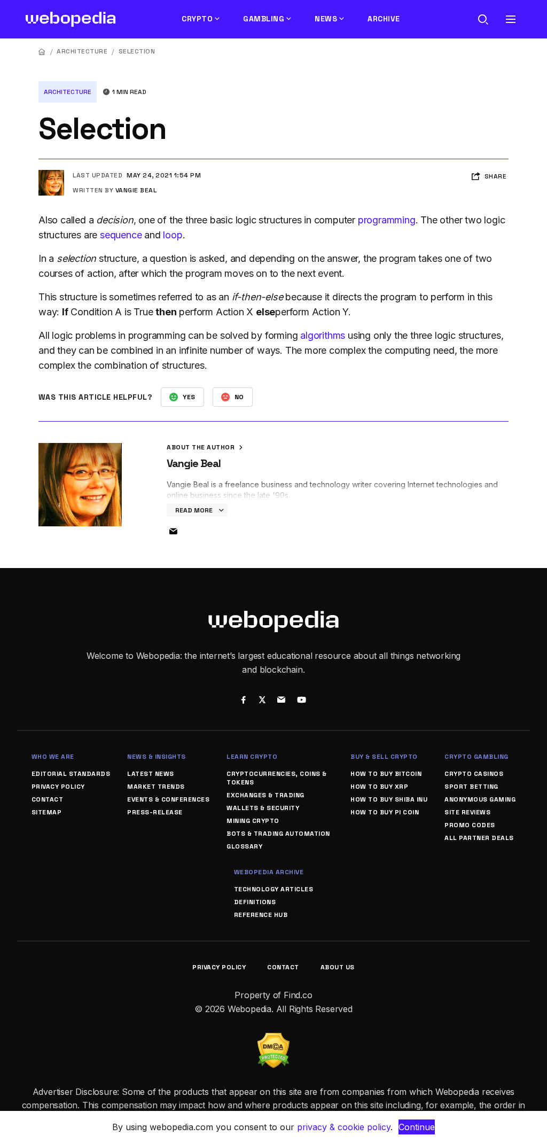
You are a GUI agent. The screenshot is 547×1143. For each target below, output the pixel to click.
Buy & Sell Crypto (384, 756)
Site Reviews (467, 812)
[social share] (243, 701)
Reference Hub (261, 915)
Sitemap (47, 812)
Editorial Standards (71, 773)
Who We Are (53, 756)
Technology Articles (274, 889)
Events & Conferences (168, 799)
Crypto (197, 19)
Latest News (150, 773)
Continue (416, 1127)
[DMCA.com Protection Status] (273, 1039)
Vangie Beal (136, 190)
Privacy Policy (58, 786)
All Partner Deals (479, 838)
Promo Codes (469, 825)
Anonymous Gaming (479, 799)
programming (387, 220)
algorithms (322, 335)
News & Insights (156, 756)
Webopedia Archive (269, 872)
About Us (338, 967)
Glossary (244, 846)
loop (172, 234)
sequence (121, 234)
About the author (202, 447)
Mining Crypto (252, 821)
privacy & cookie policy (343, 1127)
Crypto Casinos (473, 773)
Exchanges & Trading (265, 795)
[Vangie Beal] (51, 174)
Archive (384, 19)
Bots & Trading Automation (278, 833)
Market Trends (156, 786)
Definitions (255, 902)
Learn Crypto (251, 756)
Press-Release (155, 812)
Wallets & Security (262, 808)
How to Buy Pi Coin (384, 812)
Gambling (263, 19)
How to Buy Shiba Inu (388, 799)
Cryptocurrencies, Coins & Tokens (276, 778)
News (326, 19)
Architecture (82, 51)
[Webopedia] (71, 19)
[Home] (42, 51)
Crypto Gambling (476, 756)
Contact (48, 799)
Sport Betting (471, 786)
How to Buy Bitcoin (385, 773)
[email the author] (173, 531)
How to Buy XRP (379, 786)
